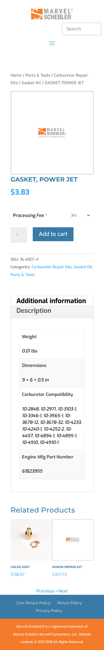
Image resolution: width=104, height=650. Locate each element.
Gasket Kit (31, 83)
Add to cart (53, 234)
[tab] (52, 301)
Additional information (51, 300)
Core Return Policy (33, 603)
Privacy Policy (49, 610)
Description (33, 310)
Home (16, 75)
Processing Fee (30, 215)
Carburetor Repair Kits (52, 267)
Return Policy (69, 603)
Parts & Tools (38, 75)
